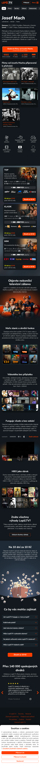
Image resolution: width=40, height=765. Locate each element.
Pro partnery (13, 719)
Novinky (21, 714)
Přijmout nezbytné (20, 757)
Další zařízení (33, 437)
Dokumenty (32, 8)
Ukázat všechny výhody (20, 535)
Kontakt (28, 719)
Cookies (21, 719)
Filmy (10, 8)
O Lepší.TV (12, 714)
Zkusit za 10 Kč (20, 564)
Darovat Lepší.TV (20, 722)
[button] (2, 692)
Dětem (24, 8)
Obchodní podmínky (12, 717)
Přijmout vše (20, 753)
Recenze (28, 714)
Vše (4, 8)
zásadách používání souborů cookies (15, 749)
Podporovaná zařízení (28, 717)
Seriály (17, 8)
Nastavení (20, 761)
